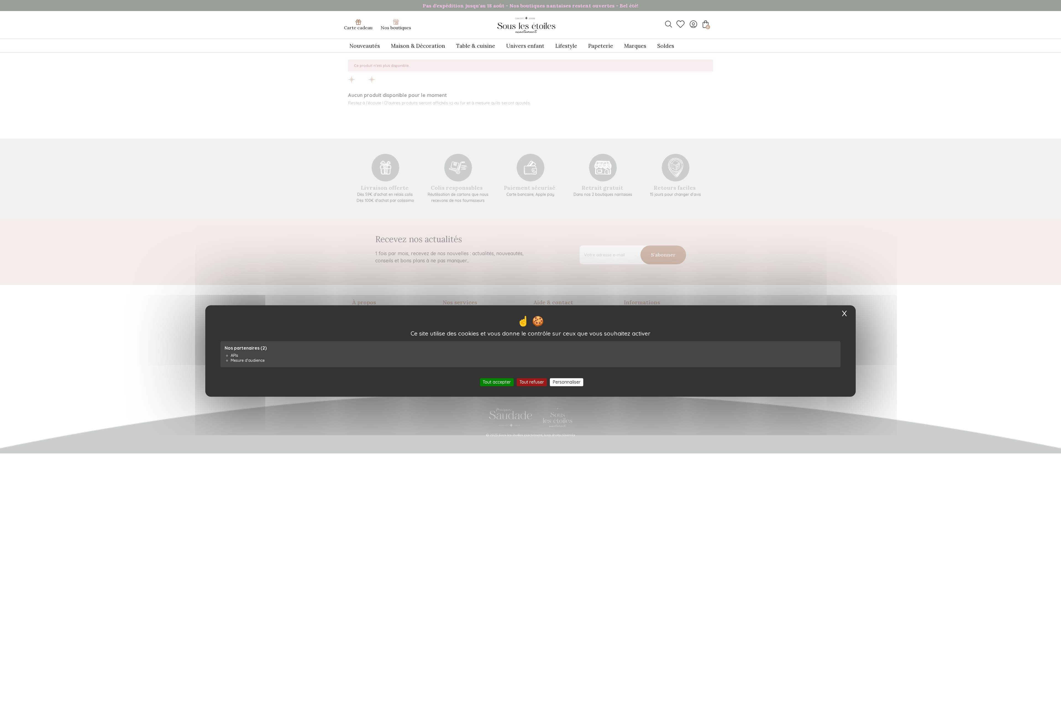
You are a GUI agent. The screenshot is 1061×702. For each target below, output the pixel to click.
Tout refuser (531, 382)
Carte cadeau (358, 27)
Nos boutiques (396, 27)
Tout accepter (497, 382)
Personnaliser (567, 382)
